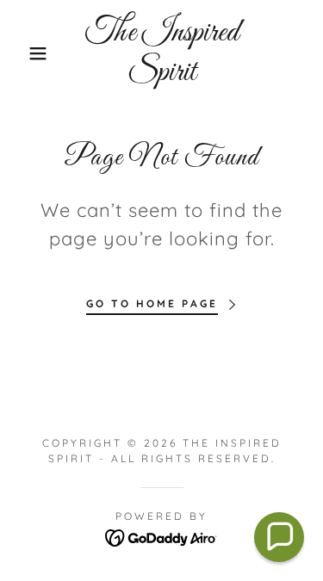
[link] (161, 53)
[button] (25, 53)
